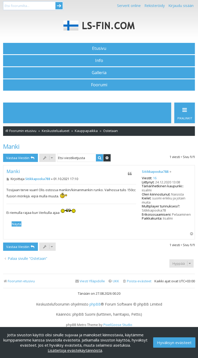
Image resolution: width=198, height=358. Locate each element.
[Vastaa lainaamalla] (130, 173)
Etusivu (99, 48)
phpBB (95, 304)
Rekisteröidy (154, 5)
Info (99, 60)
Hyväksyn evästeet (174, 342)
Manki (11, 146)
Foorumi (99, 85)
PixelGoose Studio (117, 324)
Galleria (99, 72)
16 (154, 178)
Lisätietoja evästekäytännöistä (75, 350)
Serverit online (129, 5)
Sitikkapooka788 (155, 172)
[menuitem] (136, 281)
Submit (59, 6)
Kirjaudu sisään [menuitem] (181, 5)
